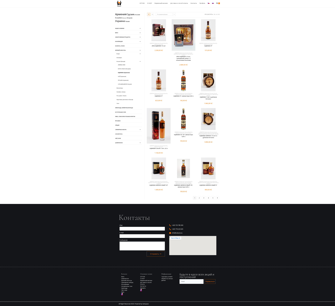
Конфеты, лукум (119, 46)
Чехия (127, 21)
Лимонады (124, 288)
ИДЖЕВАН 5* (159, 96)
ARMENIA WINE (121, 65)
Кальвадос (119, 57)
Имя (121, 225)
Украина (120, 21)
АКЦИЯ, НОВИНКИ (119, 28)
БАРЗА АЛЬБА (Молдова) (124, 69)
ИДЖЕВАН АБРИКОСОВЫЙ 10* (159, 185)
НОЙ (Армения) (122, 76)
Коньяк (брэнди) (121, 61)
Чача (118, 103)
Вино (116, 32)
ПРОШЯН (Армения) (123, 80)
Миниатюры (120, 88)
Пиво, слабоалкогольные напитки (125, 116)
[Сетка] (148, 14)
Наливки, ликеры (121, 92)
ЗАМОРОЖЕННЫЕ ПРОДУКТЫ (122, 37)
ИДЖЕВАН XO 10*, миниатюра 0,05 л (183, 135)
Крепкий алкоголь (120, 50)
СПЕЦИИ (117, 125)
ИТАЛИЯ (137, 15)
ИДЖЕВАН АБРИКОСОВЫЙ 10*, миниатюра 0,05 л (183, 186)
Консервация (119, 41)
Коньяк (186, 53)
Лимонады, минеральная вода (124, 108)
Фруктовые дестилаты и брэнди (125, 99)
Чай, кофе (124, 290)
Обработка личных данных (167, 279)
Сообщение (124, 240)
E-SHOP (142, 278)
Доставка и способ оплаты (146, 283)
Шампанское (119, 142)
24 (216, 14)
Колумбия (118, 18)
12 (214, 14)
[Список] (152, 14)
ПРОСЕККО (118, 121)
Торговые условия (166, 276)
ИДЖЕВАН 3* (208, 46)
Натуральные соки (120, 112)
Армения (120, 14)
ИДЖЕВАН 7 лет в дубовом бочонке (208, 98)
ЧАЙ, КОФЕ (118, 138)
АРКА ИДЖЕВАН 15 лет (159, 46)
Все (219, 14)
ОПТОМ (142, 276)
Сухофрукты (118, 134)
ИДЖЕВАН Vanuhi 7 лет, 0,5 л (159, 148)
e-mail (122, 233)
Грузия (130, 14)
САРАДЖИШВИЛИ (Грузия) (125, 84)
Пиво (122, 292)
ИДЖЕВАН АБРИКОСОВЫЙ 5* (208, 185)
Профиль (143, 288)
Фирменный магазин (146, 280)
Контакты (143, 286)
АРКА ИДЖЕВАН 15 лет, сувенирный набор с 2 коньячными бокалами (183, 58)
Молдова (129, 18)
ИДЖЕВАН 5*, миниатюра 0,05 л (183, 96)
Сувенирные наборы (120, 129)
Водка (118, 54)
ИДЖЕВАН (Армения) (124, 72)
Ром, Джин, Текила (121, 95)
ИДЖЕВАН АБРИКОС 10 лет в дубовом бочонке (208, 136)
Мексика (124, 18)
